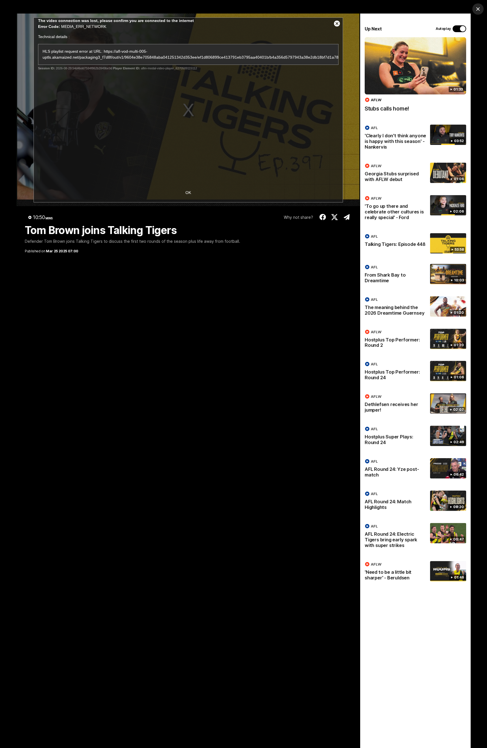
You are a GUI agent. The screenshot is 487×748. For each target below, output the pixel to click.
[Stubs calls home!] (415, 77)
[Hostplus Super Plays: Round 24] (415, 436)
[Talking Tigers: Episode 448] (415, 243)
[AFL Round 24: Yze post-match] (415, 469)
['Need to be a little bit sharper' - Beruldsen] (415, 572)
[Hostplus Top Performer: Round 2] (415, 339)
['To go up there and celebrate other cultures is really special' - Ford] (415, 209)
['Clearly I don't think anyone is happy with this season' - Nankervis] (415, 138)
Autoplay (443, 29)
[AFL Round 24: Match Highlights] (415, 501)
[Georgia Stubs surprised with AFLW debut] (415, 173)
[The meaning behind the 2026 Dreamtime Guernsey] (415, 307)
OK (188, 192)
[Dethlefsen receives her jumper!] (415, 404)
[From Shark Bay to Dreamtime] (415, 275)
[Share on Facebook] (322, 217)
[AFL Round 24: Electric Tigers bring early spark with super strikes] (415, 537)
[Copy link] (346, 217)
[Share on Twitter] (335, 217)
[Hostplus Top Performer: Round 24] (415, 372)
